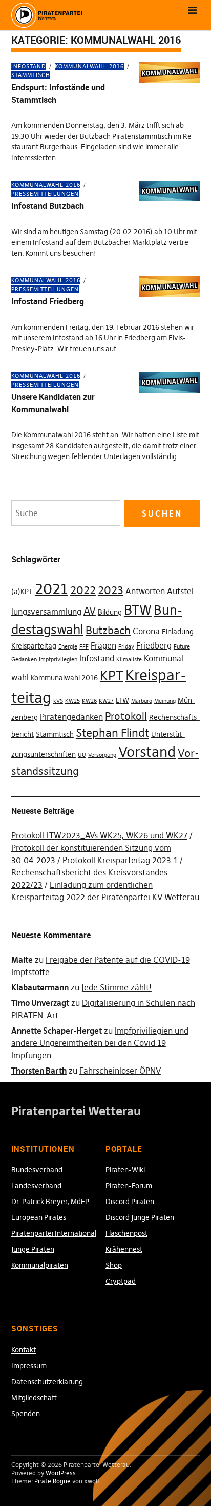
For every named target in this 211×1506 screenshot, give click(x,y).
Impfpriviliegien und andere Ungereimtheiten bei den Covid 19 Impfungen (99, 1042)
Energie (67, 646)
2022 (83, 590)
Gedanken (24, 659)
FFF (84, 646)
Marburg (141, 701)
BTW (138, 610)
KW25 (72, 701)
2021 (51, 588)
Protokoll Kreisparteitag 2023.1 (120, 860)
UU (82, 755)
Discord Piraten (130, 1201)
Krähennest (124, 1249)
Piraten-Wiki (125, 1169)
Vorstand (147, 751)
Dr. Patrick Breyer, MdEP (50, 1201)
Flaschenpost (126, 1233)
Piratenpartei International (53, 1233)
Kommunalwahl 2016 (89, 66)
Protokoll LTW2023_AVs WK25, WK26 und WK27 (99, 835)
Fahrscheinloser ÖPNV (120, 1070)
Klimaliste (129, 659)
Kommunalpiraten (39, 1265)
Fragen (103, 645)
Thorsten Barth (39, 1070)
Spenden (25, 1413)
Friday (126, 646)
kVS (58, 701)
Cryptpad (121, 1281)
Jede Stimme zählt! (116, 987)
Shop (114, 1265)
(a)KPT (22, 591)
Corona (146, 631)
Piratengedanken (71, 717)
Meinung (165, 701)
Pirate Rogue (52, 1481)
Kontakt (23, 1350)
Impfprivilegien (58, 659)
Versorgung (102, 755)
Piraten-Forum (129, 1185)
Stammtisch (55, 734)
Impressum (29, 1365)
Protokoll (126, 716)
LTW (122, 700)
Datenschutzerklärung (47, 1381)
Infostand (28, 66)
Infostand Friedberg (47, 301)
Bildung (110, 612)
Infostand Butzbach (47, 206)
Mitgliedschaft (34, 1397)
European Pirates (38, 1217)
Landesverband (36, 1185)
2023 (110, 590)
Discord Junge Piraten (140, 1217)
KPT (111, 676)
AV (89, 611)
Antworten (145, 591)
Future (182, 646)
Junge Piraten (32, 1249)
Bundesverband (36, 1169)
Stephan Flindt (112, 733)
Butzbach (108, 630)
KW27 (106, 701)
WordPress (61, 1473)
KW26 (89, 701)
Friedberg (154, 645)
